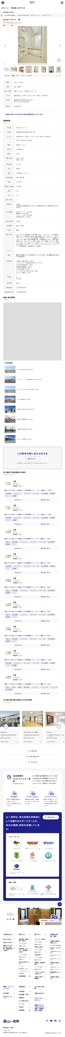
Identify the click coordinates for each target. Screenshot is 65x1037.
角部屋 (19, 687)
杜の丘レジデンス (35, 15)
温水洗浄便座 (44, 493)
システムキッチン (17, 493)
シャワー (8, 496)
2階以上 (8, 542)
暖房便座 (52, 493)
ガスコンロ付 (27, 493)
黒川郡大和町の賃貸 (23, 15)
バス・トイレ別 (35, 493)
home (1, 15)
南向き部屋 (8, 493)
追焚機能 (14, 496)
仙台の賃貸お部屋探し (10, 15)
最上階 (13, 687)
